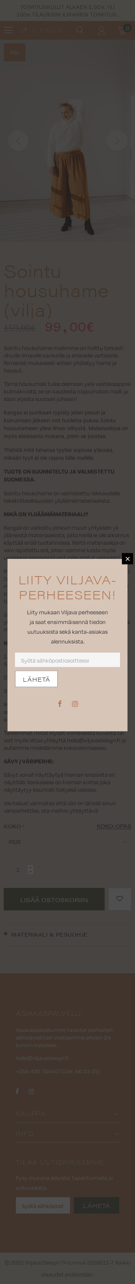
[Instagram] (75, 703)
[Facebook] (59, 703)
